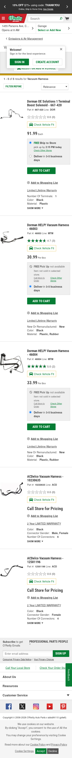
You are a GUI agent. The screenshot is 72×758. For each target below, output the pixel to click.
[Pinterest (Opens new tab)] (63, 706)
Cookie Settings (24, 751)
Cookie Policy (38, 744)
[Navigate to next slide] (67, 7)
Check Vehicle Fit (44, 124)
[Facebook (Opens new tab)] (9, 706)
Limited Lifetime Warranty (42, 190)
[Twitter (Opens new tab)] (22, 706)
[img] (61, 49)
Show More (34, 208)
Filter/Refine (14, 86)
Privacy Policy (59, 744)
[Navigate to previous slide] (4, 7)
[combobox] (46, 18)
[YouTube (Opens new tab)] (50, 706)
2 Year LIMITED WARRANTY (44, 523)
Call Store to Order (39, 279)
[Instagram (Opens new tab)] (36, 706)
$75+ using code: (36, 6)
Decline (53, 751)
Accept (41, 751)
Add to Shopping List (44, 182)
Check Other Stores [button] (43, 150)
